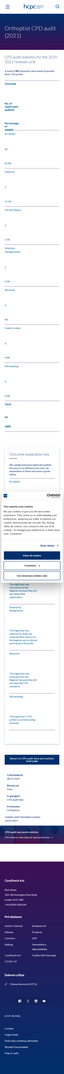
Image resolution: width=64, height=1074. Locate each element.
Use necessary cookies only (32, 575)
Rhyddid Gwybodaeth (16, 1046)
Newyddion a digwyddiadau (39, 946)
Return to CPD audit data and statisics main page (32, 759)
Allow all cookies (32, 555)
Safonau (9, 932)
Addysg (9, 944)
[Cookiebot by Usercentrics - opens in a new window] (46, 496)
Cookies (9, 1028)
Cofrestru (10, 938)
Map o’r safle (11, 1053)
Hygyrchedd (11, 1034)
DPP (34, 938)
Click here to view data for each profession (27, 837)
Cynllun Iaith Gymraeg (44, 955)
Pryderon (37, 932)
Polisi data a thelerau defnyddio (21, 1040)
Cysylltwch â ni (13, 955)
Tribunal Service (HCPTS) (23, 984)
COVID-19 (10, 961)
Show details (47, 545)
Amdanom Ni (39, 925)
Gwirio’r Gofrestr (14, 925)
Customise (30, 565)
